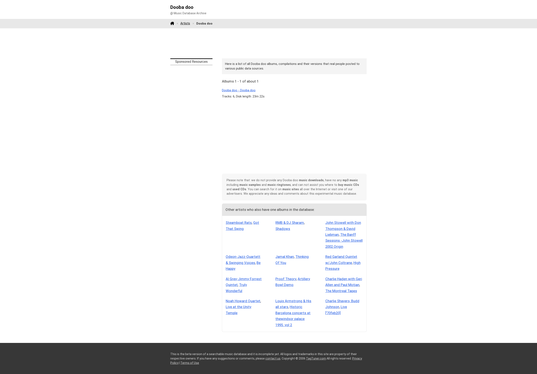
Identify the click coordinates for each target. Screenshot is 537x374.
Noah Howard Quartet (243, 301)
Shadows (282, 229)
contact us (272, 358)
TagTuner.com (316, 358)
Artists (185, 23)
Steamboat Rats (239, 222)
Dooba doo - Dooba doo (238, 90)
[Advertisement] (268, 43)
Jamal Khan (284, 257)
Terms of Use (189, 363)
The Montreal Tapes (341, 291)
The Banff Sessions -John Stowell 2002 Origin (344, 240)
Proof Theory (285, 279)
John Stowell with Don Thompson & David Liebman (343, 228)
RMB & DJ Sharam (289, 222)
